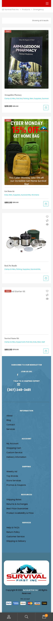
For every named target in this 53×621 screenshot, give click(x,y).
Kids (6, 195)
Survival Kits (26, 195)
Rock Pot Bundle (11, 266)
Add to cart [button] (45, 107)
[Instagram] (26, 375)
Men (31, 98)
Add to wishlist (47, 31)
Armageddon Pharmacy (13, 95)
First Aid (19, 98)
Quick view (47, 39)
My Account (9, 617)
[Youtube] (34, 375)
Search (26, 617)
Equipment (20, 342)
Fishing (26, 98)
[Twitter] (30, 375)
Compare (47, 35)
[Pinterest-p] (22, 375)
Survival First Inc (30, 590)
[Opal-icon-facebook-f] (18, 375)
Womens (35, 195)
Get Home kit (9, 191)
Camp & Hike (10, 98)
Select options (45, 278)
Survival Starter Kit (12, 338)
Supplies (37, 98)
